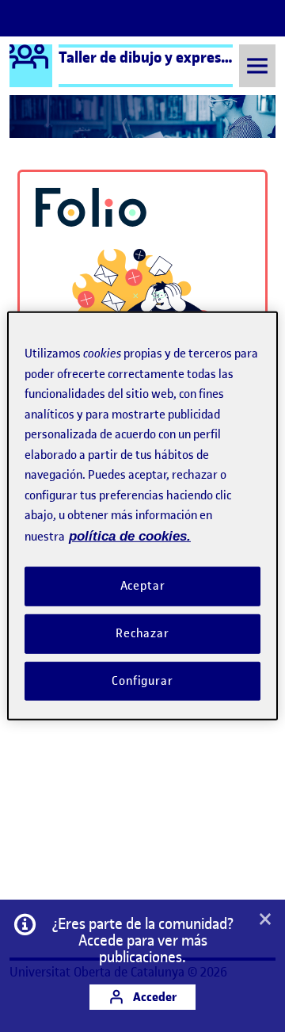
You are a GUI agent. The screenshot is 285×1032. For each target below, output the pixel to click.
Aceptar (142, 586)
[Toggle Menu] (257, 65)
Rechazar (142, 633)
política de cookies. (130, 535)
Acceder (154, 996)
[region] (142, 516)
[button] (265, 920)
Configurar (142, 680)
